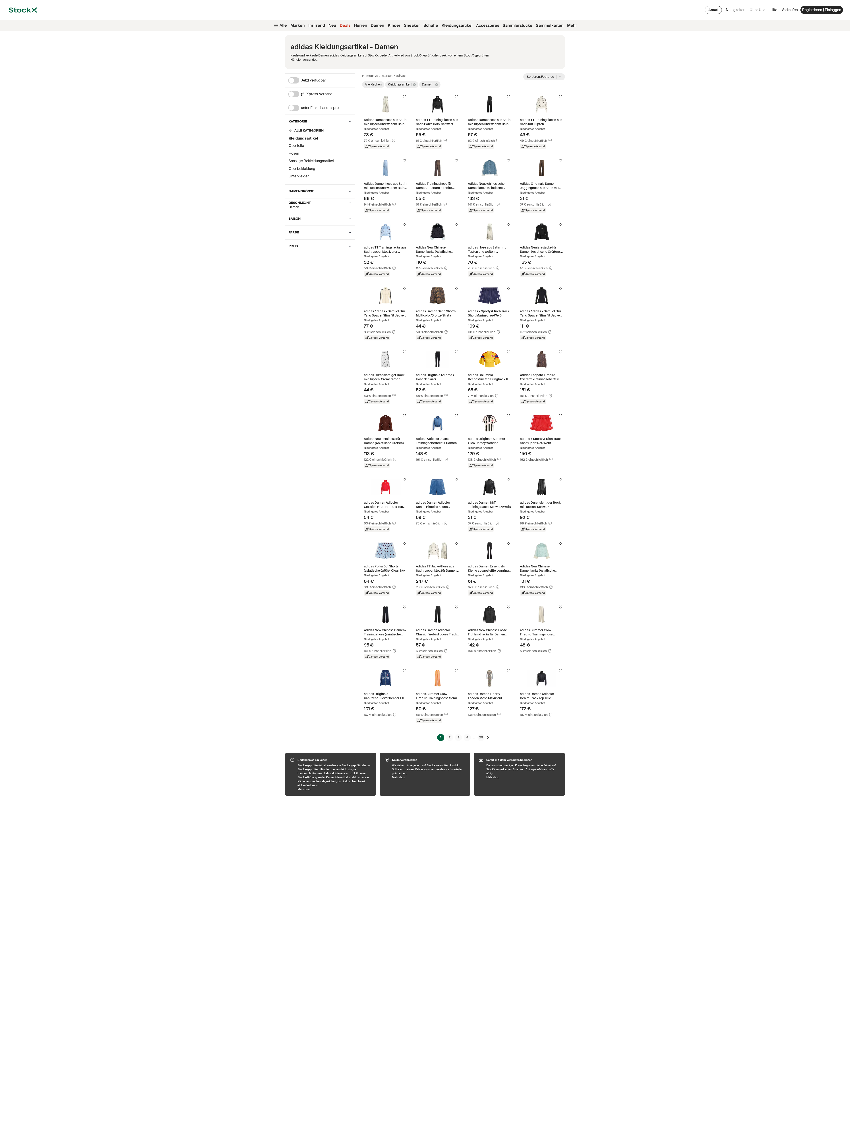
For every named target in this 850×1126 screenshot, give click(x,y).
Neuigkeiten (735, 10)
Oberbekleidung (302, 168)
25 (481, 737)
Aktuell (713, 10)
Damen (377, 25)
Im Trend (316, 25)
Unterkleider (299, 176)
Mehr (572, 25)
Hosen (294, 153)
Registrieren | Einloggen (821, 10)
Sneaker (412, 25)
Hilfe (773, 10)
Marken (297, 25)
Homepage (370, 76)
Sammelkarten (550, 25)
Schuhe (430, 25)
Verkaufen (790, 10)
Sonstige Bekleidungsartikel (311, 161)
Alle (283, 25)
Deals (345, 25)
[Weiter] (488, 737)
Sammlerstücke (517, 25)
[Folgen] (404, 96)
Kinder (394, 25)
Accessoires (487, 25)
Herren (360, 25)
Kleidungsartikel (457, 25)
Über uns (758, 11)
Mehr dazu (335, 789)
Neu (332, 25)
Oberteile (296, 145)
